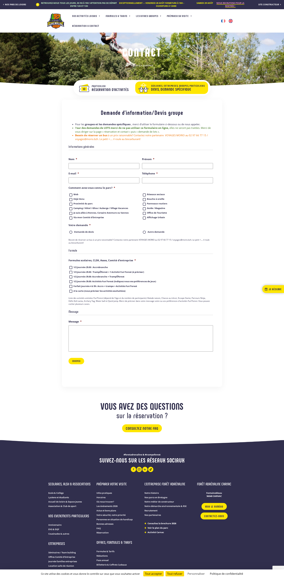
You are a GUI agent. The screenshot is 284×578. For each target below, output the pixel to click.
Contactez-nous (214, 516)
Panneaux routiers (157, 203)
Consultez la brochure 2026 (162, 523)
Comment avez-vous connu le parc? (92, 187)
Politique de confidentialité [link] (226, 574)
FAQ (98, 528)
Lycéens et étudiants (58, 497)
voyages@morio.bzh (86, 139)
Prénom (148, 159)
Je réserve (275, 289)
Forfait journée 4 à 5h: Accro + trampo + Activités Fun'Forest (105, 286)
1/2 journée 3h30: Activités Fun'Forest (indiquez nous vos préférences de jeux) (114, 281)
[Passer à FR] (223, 21)
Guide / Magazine (156, 208)
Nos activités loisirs (84, 15)
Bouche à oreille (155, 199)
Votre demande (80, 225)
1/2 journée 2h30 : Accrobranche (90, 267)
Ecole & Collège (56, 493)
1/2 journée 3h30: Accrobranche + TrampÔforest (98, 276)
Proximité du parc (83, 203)
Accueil (135, 65)
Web (75, 194)
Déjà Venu (78, 199)
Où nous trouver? (105, 501)
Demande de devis (84, 232)
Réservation (102, 532)
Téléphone (150, 173)
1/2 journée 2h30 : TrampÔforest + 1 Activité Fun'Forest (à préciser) (108, 271)
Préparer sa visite (178, 15)
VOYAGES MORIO (175, 135)
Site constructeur (269, 4)
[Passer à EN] (230, 21)
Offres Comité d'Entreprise (61, 557)
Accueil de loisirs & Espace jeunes (65, 501)
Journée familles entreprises (62, 561)
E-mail (74, 173)
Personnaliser (196, 574)
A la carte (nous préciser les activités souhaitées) (99, 290)
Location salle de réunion (61, 566)
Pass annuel (102, 560)
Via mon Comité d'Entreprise (88, 217)
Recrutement (150, 510)
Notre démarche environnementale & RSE (165, 506)
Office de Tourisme (157, 212)
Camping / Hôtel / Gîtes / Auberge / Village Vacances (100, 208)
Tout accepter (153, 574)
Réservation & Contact (85, 25)
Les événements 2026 (107, 506)
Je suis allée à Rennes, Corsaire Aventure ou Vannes (101, 212)
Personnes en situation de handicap (114, 519)
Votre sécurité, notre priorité (111, 515)
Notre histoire (151, 493)
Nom (73, 159)
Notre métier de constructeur (159, 501)
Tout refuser (174, 574)
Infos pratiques (104, 493)
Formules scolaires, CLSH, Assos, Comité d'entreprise (102, 260)
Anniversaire (54, 525)
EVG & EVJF (53, 529)
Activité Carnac (156, 532)
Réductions (102, 555)
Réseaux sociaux (156, 194)
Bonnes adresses (104, 524)
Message (75, 321)
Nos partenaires (152, 515)
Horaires (101, 497)
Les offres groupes (147, 15)
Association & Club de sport (62, 506)
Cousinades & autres (58, 533)
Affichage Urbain (156, 217)
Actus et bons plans (106, 510)
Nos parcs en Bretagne (155, 497)
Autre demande (156, 232)
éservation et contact (117, 131)
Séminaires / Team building (62, 552)
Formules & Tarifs (116, 15)
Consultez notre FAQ (142, 428)
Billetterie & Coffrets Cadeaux (111, 564)
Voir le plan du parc (158, 528)
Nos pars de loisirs (15, 4)
